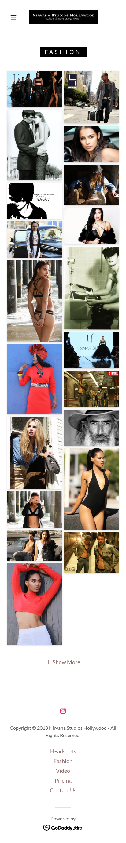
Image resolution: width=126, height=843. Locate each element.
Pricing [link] (63, 780)
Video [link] (63, 770)
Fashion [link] (63, 761)
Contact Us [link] (63, 790)
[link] (63, 17)
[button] (13, 17)
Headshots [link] (63, 751)
